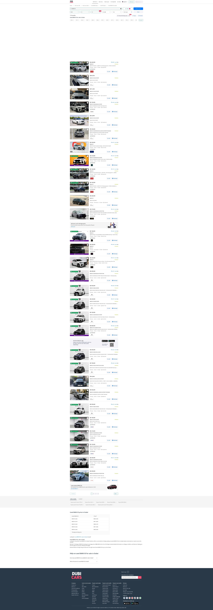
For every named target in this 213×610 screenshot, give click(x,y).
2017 (112, 20)
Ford (93, 593)
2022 (87, 20)
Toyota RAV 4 (105, 593)
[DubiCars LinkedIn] (124, 598)
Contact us (74, 585)
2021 (122, 20)
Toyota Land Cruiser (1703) (76, 502)
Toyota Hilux (105, 598)
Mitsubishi (94, 600)
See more (140, 20)
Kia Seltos (115, 595)
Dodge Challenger (116, 596)
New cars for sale (126, 588)
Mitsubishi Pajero (106, 601)
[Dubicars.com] (77, 575)
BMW (93, 591)
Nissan (93, 588)
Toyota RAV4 (115, 600)
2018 (117, 20)
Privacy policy (74, 590)
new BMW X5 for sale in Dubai (81, 537)
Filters (128, 8)
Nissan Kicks (115, 590)
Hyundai (94, 596)
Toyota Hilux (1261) (89, 502)
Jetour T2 (114, 585)
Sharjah (83, 596)
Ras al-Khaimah (85, 595)
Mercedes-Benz (95, 586)
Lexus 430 (104, 603)
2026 (97, 20)
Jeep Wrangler (105, 600)
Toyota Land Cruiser (106, 585)
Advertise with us (75, 593)
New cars (125, 586)
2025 (71, 20)
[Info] (117, 15)
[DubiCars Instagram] (129, 598)
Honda (93, 601)
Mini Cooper (115, 601)
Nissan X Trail (115, 598)
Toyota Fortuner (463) (90, 504)
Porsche (94, 603)
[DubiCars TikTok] (134, 598)
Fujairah (83, 593)
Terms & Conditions (76, 588)
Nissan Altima (105, 591)
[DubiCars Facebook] (127, 598)
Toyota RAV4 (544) (122, 502)
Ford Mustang (105, 595)
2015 (102, 20)
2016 (126, 20)
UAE (83, 585)
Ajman (83, 590)
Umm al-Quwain (85, 598)
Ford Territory (116, 603)
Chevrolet (94, 598)
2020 (107, 20)
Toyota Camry (105, 590)
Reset (138, 12)
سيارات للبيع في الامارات (127, 593)
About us (73, 586)
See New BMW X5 (74, 488)
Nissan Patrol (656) (111, 502)
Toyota (93, 585)
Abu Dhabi (84, 586)
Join (140, 577)
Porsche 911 (115, 588)
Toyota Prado (105, 588)
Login (139, 1)
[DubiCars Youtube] (132, 598)
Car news (125, 590)
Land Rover (94, 595)
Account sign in (75, 591)
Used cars (125, 585)
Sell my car (132, 1)
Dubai (83, 591)
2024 (92, 20)
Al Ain (83, 588)
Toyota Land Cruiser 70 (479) (77, 504)
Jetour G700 (115, 591)
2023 (82, 20)
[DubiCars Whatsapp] (140, 598)
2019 (76, 20)
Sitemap (124, 583)
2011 (136, 20)
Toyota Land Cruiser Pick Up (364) (105, 504)
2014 (131, 20)
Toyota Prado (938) (100, 502)
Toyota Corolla (105, 596)
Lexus (93, 590)
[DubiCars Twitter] (137, 598)
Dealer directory (75, 595)
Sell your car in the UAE (128, 591)
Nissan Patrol (105, 586)
